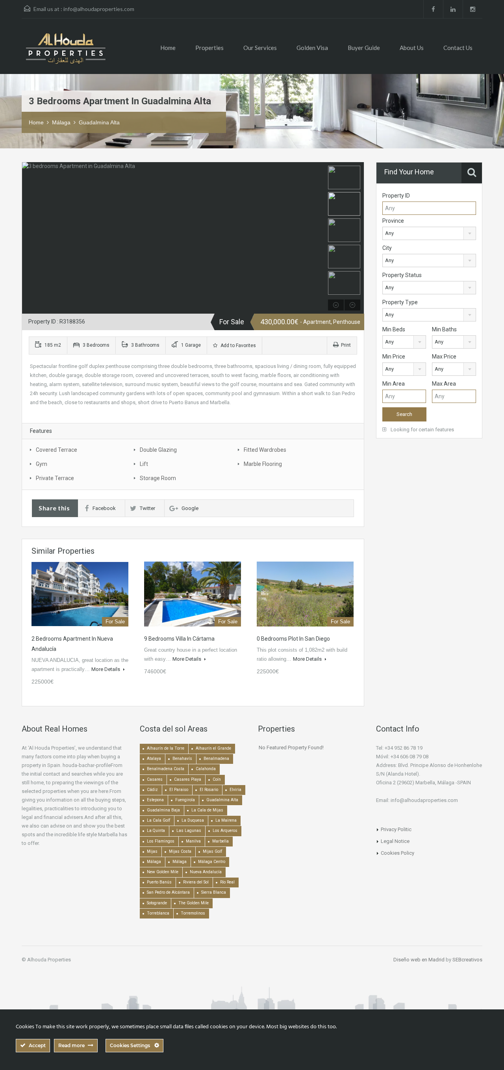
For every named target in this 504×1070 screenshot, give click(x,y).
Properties (209, 47)
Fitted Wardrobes (265, 450)
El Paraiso (178, 789)
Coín (217, 779)
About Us (412, 47)
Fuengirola (185, 800)
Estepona (155, 800)
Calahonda (206, 769)
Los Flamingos (160, 841)
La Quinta (156, 830)
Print (346, 345)
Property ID (396, 195)
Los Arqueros (225, 830)
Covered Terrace (56, 450)
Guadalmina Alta (99, 122)
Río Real (227, 882)
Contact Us (457, 47)
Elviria (235, 789)
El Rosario (209, 789)
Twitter (147, 508)
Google (190, 508)
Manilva (193, 841)
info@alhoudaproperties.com (98, 9)
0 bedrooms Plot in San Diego (293, 639)
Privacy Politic (396, 829)
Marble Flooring (263, 464)
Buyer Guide (364, 47)
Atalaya (154, 758)
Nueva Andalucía (206, 872)
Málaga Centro (211, 861)
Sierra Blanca (213, 892)
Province (393, 221)
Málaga (61, 122)
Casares (155, 779)
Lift (144, 464)
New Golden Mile (162, 872)
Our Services (260, 47)
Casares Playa (187, 779)
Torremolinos (193, 913)
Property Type (400, 302)
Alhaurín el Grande (213, 748)
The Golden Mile (193, 903)
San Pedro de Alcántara (168, 892)
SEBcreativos (467, 960)
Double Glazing (158, 450)
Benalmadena (216, 758)
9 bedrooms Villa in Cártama (179, 639)
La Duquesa (193, 820)
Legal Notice (395, 841)
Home (168, 47)
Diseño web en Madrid (419, 960)
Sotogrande (157, 903)
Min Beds (393, 329)
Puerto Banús (159, 882)
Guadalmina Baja (163, 810)
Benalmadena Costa (165, 769)
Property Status (402, 275)
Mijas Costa (180, 851)
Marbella (220, 841)
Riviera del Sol (196, 882)
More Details (106, 669)
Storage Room (158, 478)
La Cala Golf (158, 820)
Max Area (444, 384)
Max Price (444, 356)
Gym (41, 464)
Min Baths (444, 329)
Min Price (393, 356)
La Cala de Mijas (207, 810)
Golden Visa (312, 47)
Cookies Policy (397, 853)
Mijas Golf (212, 851)
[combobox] (429, 233)
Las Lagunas (188, 830)
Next (317, 238)
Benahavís (182, 758)
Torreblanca (158, 913)
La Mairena (226, 820)
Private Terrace (55, 478)
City (387, 248)
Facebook (104, 508)
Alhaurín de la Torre (165, 748)
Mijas (152, 851)
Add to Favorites (237, 345)
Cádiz (152, 789)
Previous (29, 238)
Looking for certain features (421, 429)
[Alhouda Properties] (65, 52)
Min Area (393, 384)
